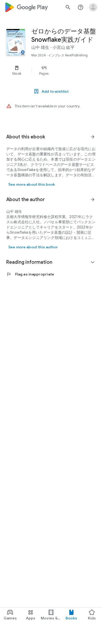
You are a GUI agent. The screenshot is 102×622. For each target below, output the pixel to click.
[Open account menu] (93, 7)
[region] (51, 70)
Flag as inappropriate (30, 274)
